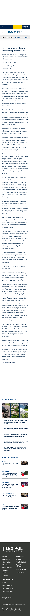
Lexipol (13, 604)
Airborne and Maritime (9, 362)
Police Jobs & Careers (8, 493)
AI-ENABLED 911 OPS (21, 37)
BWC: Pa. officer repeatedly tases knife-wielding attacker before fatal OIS (16, 435)
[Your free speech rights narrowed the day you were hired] (24, 495)
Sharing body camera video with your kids (10, 464)
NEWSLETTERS (8, 27)
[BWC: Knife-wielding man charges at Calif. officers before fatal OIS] (24, 484)
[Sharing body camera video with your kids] (24, 463)
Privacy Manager (6, 598)
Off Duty (4, 461)
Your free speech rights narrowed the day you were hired (10, 497)
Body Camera (5, 471)
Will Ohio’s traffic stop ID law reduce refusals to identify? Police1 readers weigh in (15, 449)
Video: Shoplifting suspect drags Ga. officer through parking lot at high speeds (10, 474)
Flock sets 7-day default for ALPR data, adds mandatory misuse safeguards (16, 441)
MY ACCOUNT (17, 27)
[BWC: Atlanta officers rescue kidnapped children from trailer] (24, 506)
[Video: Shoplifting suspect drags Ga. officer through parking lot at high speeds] (24, 473)
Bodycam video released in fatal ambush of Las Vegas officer (16, 429)
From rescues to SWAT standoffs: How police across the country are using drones (15, 422)
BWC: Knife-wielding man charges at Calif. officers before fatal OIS (10, 486)
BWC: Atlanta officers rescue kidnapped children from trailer (10, 508)
